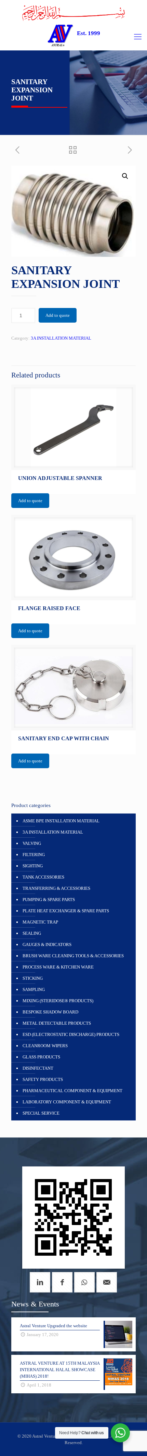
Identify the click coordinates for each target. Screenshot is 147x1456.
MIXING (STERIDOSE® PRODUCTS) (58, 1000)
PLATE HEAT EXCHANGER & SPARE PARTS (66, 910)
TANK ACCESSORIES (43, 877)
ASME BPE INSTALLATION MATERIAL (61, 820)
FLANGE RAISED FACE (49, 608)
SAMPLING (34, 989)
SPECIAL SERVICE (41, 1113)
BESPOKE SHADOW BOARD (50, 1011)
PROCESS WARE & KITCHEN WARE (58, 967)
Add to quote (57, 315)
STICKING (33, 978)
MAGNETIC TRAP (40, 922)
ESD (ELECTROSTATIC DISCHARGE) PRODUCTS (71, 1034)
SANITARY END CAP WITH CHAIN (63, 738)
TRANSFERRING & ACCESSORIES (56, 888)
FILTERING (34, 854)
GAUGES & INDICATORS (47, 944)
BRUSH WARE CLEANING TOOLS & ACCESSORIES (73, 955)
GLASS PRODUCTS (41, 1056)
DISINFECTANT (38, 1068)
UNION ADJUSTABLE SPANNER (60, 478)
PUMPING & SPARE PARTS (49, 899)
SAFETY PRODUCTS (43, 1079)
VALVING (32, 843)
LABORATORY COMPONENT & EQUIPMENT (67, 1101)
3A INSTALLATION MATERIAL (61, 338)
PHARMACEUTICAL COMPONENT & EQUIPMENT (72, 1090)
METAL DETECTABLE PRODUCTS (57, 1023)
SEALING (32, 933)
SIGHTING (33, 865)
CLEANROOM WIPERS (45, 1045)
